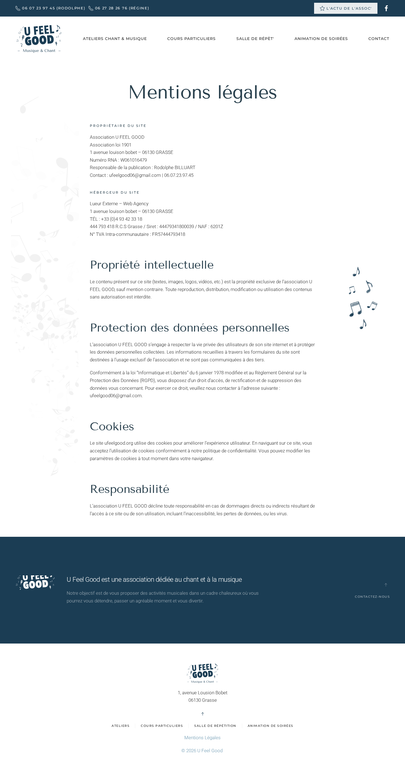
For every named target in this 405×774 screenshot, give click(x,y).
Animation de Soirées (321, 38)
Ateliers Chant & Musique (115, 38)
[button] (386, 585)
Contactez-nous (372, 597)
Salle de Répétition (215, 726)
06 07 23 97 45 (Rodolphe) (53, 8)
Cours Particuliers (191, 38)
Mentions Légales (202, 737)
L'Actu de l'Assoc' (349, 8)
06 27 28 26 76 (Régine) (122, 8)
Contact (378, 38)
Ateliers (120, 726)
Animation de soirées (270, 726)
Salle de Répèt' (255, 38)
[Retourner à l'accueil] (39, 38)
